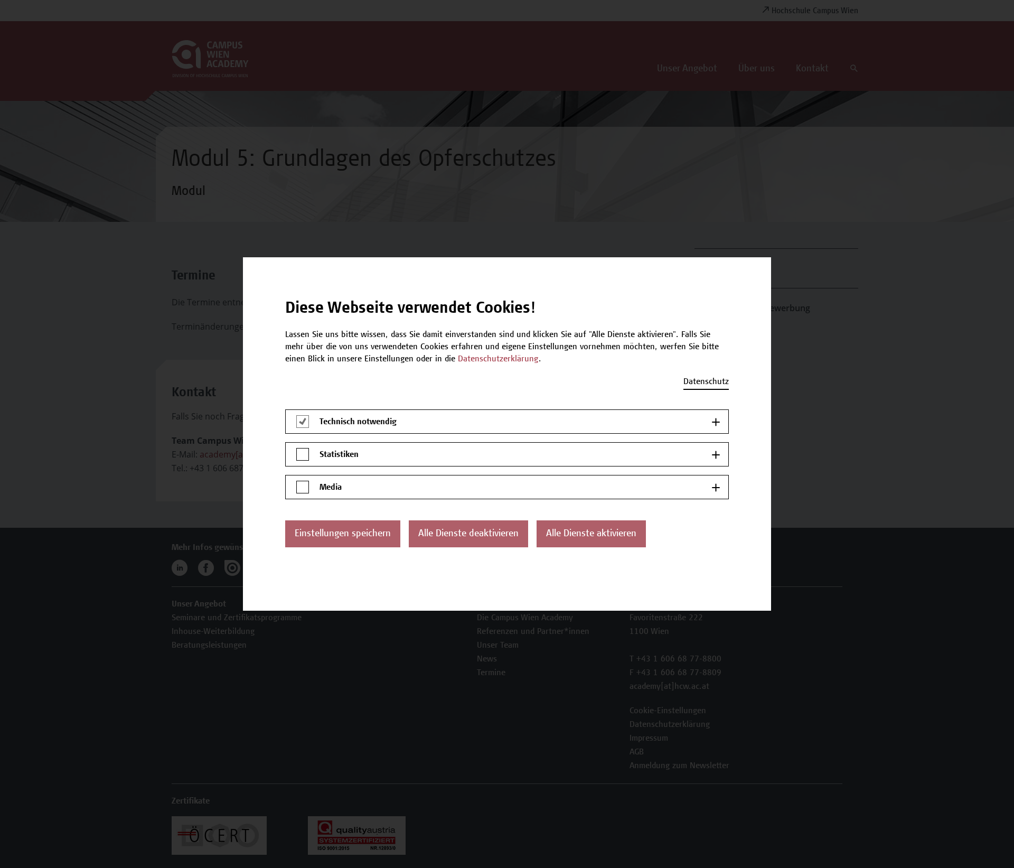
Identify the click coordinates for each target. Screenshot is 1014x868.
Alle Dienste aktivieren (591, 534)
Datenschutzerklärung (498, 359)
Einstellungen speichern (343, 534)
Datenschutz (706, 382)
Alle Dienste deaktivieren (468, 534)
